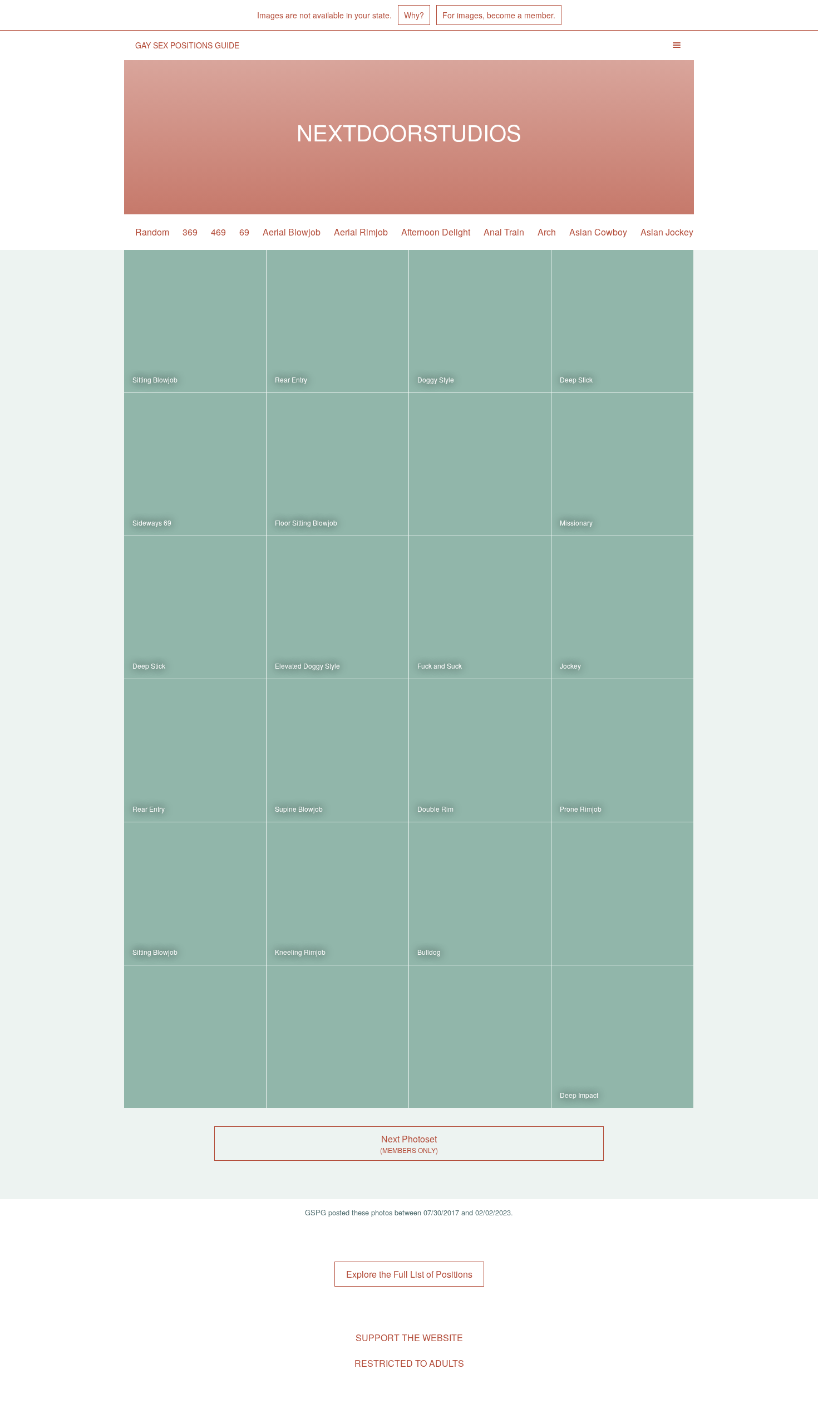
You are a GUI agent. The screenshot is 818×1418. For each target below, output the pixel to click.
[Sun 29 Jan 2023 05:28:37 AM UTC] (480, 464)
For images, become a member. (498, 15)
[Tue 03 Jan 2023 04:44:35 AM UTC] (195, 750)
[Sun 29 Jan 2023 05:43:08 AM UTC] (622, 321)
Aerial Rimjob (361, 231)
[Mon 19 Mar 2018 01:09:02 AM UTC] (622, 893)
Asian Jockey (666, 231)
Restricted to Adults (409, 1363)
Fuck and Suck (439, 665)
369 (190, 231)
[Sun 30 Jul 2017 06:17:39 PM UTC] (622, 1036)
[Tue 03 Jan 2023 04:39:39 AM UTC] (480, 750)
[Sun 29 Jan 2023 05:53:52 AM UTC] (480, 321)
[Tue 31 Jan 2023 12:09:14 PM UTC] (337, 321)
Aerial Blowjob (292, 231)
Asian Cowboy (598, 231)
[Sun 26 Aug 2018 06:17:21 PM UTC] (195, 893)
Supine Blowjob (299, 808)
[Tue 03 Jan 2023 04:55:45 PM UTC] (195, 607)
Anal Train (504, 231)
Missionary (576, 522)
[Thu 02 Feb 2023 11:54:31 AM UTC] (195, 321)
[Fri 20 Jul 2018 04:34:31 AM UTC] (337, 893)
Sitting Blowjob (155, 379)
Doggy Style (435, 379)
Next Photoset (409, 1138)
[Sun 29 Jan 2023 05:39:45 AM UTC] (195, 464)
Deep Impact (579, 1095)
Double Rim (435, 808)
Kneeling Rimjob (300, 951)
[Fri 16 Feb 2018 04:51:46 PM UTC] (480, 1036)
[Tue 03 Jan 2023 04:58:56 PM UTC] (622, 464)
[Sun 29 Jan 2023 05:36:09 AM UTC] (337, 464)
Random (152, 231)
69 (244, 231)
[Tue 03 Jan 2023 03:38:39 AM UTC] (622, 750)
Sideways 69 (151, 522)
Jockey (570, 665)
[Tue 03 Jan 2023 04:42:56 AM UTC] (337, 750)
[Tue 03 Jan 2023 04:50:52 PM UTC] (480, 607)
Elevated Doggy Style (307, 665)
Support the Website (409, 1337)
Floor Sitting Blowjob (306, 522)
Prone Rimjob (581, 808)
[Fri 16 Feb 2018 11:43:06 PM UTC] (195, 1036)
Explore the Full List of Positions (409, 1274)
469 (218, 231)
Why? (414, 15)
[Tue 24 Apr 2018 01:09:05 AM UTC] (480, 893)
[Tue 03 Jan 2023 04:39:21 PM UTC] (622, 607)
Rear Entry (291, 379)
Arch (547, 231)
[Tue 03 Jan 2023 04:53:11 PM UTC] (337, 607)
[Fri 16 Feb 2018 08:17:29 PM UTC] (337, 1036)
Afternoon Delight (435, 231)
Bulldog (429, 951)
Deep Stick (576, 379)
